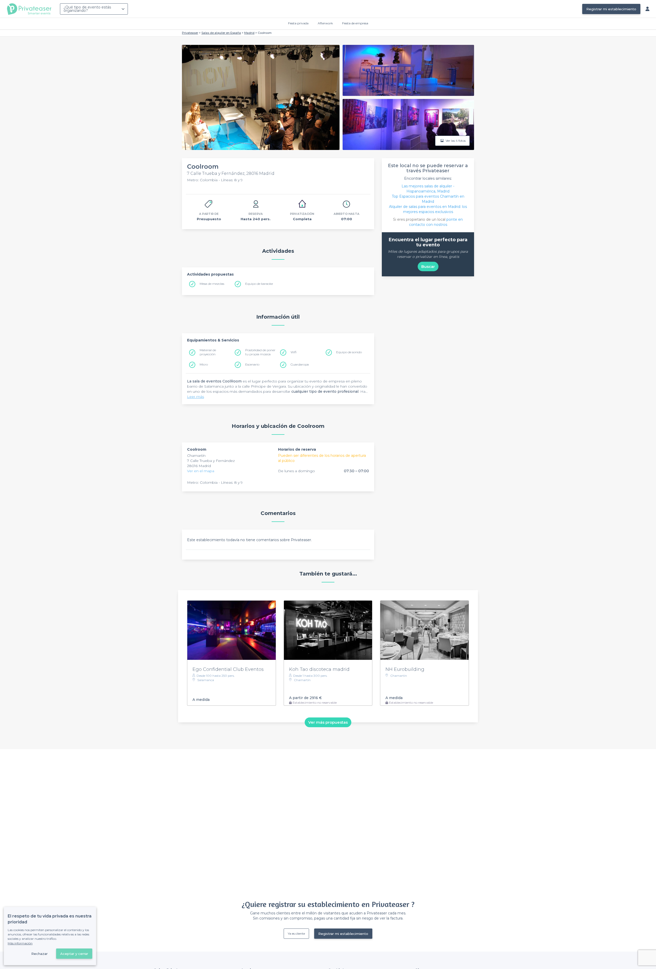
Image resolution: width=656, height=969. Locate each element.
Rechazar (39, 954)
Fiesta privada (298, 23)
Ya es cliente (296, 933)
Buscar (428, 266)
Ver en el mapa (200, 471)
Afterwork (325, 23)
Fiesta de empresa (355, 23)
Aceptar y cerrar (74, 954)
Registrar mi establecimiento (611, 9)
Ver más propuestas (328, 722)
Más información (20, 943)
